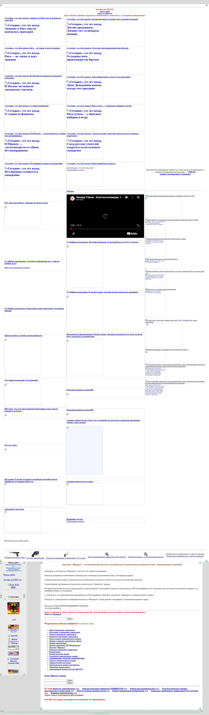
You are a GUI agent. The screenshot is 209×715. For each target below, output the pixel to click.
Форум (54, 675)
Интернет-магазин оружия (13, 564)
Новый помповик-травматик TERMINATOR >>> (104, 689)
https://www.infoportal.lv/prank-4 (17, 268)
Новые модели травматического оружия (65, 639)
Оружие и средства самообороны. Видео (65, 641)
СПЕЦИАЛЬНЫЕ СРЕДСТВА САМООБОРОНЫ (67, 658)
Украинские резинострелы (59, 667)
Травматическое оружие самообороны (64, 665)
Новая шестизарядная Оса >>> (144, 689)
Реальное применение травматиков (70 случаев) (66, 558)
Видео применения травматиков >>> (130, 691)
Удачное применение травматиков (62, 634)
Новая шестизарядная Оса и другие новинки (185, 556)
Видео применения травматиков (62, 630)
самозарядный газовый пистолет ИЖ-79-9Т (66, 669)
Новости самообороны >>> (66, 689)
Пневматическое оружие (15, 557)
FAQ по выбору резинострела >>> (93, 691)
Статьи (62, 675)
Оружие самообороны (35, 558)
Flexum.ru (57, 614)
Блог (47, 675)
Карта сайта (105, 11)
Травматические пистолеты (60, 663)
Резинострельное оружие (59, 654)
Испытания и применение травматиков (64, 632)
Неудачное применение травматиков (63, 637)
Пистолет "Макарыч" (57, 647)
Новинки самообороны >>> (64, 693)
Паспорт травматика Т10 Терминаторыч (64, 645)
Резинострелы (55, 652)
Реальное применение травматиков (63, 650)
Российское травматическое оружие (63, 656)
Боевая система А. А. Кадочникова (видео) (146, 557)
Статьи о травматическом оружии (62, 661)
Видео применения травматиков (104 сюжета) (107, 557)
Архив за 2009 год (104, 13)
